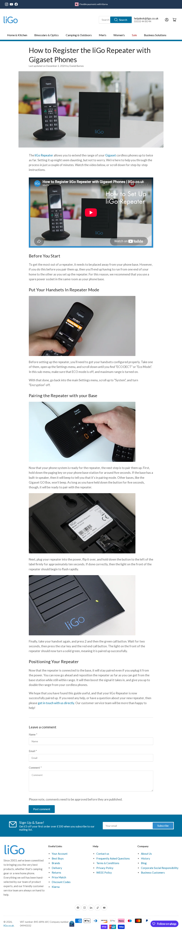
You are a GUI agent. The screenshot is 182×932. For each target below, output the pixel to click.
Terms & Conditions (107, 863)
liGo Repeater (44, 155)
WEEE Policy (104, 872)
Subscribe (163, 825)
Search (123, 19)
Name (33, 734)
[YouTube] (11, 4)
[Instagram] (6, 4)
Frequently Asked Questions (113, 858)
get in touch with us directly (56, 703)
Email (33, 751)
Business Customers (153, 872)
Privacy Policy (104, 867)
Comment (35, 767)
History (145, 858)
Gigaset (110, 155)
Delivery (57, 867)
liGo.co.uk (9, 925)
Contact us (102, 853)
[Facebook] (16, 4)
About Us (146, 853)
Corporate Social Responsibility (159, 867)
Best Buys (58, 858)
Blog (144, 863)
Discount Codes (61, 882)
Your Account (60, 853)
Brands (56, 863)
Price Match (59, 877)
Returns (56, 872)
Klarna (56, 886)
